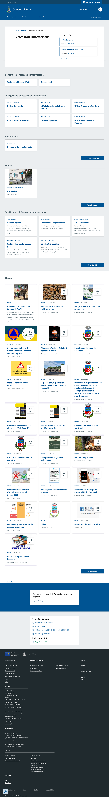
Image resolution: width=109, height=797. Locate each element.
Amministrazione (12, 17)
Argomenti (24, 30)
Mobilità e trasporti (61, 668)
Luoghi (82, 677)
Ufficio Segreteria (67, 40)
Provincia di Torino (10, 758)
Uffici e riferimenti (13, 102)
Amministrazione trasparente (38, 763)
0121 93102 (71, 44)
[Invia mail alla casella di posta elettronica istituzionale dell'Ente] (15, 704)
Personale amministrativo (12, 676)
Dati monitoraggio (10, 790)
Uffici (6, 682)
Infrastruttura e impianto (15, 188)
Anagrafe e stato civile (81, 219)
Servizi (33, 17)
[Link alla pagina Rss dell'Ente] (6, 780)
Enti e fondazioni (10, 671)
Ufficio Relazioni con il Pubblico (13, 718)
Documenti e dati (10, 668)
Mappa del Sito (50, 790)
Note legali (33, 758)
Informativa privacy (36, 755)
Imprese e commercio (62, 665)
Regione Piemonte (11, 2)
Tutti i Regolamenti (92, 158)
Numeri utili (8, 724)
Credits (36, 790)
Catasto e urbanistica (36, 671)
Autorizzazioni (11, 219)
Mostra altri (64, 58)
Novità (24, 17)
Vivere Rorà (42, 17)
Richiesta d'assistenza (37, 772)
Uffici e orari (8, 721)
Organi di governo (10, 674)
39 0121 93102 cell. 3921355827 (15, 700)
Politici (7, 679)
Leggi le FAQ (34, 765)
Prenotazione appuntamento (38, 769)
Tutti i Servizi (92, 265)
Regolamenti (11, 143)
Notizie (9, 303)
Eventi (82, 680)
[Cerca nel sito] (99, 9)
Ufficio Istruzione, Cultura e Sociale (72, 50)
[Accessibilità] (5, 791)
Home (17, 30)
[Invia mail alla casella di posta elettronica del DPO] (13, 733)
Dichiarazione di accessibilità (12, 761)
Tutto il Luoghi (92, 205)
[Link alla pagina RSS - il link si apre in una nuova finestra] (86, 9)
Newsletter (8, 783)
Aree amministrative (11, 665)
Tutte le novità (92, 571)
